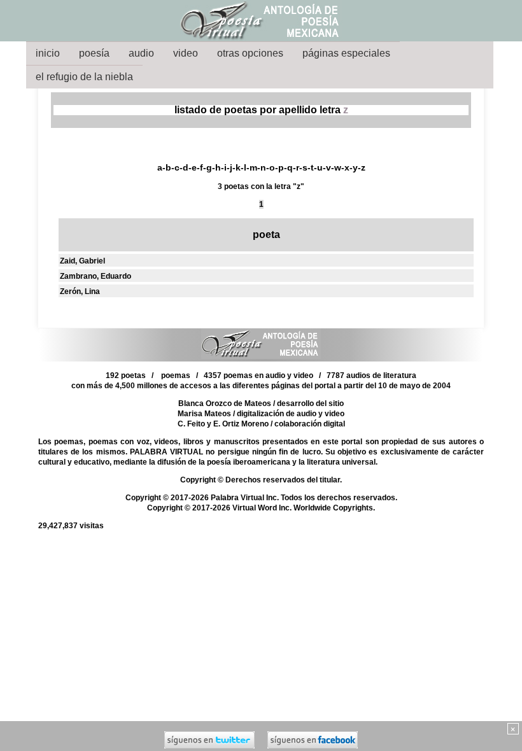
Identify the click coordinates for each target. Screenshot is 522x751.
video (185, 53)
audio (141, 53)
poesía (94, 53)
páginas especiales (346, 53)
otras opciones (250, 53)
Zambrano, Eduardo (95, 276)
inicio (48, 53)
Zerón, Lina (80, 291)
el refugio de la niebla (84, 76)
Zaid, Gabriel (82, 260)
